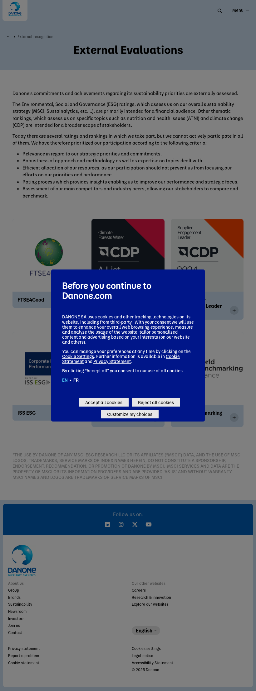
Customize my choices (129, 414)
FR (76, 380)
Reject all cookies (156, 402)
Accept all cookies (103, 402)
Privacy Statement (112, 361)
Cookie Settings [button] (78, 356)
